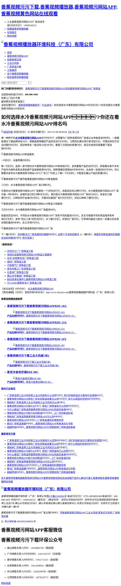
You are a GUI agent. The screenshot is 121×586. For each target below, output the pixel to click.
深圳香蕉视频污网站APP (78, 88)
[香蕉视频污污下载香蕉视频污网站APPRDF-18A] (39, 312)
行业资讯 (46, 105)
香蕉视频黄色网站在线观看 (57, 478)
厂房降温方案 (14, 66)
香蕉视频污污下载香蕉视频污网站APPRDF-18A (37, 306)
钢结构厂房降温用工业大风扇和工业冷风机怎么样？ (37, 447)
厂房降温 (95, 88)
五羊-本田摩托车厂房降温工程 (23, 258)
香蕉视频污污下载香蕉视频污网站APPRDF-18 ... (41, 316)
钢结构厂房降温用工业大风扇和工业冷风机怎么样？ (36, 402)
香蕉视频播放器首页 (29, 105)
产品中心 (76, 478)
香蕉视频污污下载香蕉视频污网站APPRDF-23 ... (41, 332)
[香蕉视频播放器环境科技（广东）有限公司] (47, 44)
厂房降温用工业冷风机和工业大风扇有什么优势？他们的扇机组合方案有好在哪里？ (55, 395)
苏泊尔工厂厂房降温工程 (20, 251)
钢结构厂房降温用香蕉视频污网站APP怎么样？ (35, 461)
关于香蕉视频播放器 (17, 74)
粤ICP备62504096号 (56, 496)
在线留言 (12, 32)
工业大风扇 (13, 63)
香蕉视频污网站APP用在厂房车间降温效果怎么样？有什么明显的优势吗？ (53, 444)
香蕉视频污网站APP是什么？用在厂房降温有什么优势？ (43, 406)
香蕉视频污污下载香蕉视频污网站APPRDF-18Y (37, 339)
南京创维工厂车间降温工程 (21, 269)
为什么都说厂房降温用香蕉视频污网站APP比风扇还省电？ (42, 454)
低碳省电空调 (14, 59)
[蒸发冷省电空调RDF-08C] (27, 378)
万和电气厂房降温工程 (19, 265)
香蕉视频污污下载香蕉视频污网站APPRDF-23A (37, 322)
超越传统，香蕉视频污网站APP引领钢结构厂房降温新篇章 (41, 472)
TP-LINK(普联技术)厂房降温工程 (24, 283)
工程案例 (12, 70)
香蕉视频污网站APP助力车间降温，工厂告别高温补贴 (39, 458)
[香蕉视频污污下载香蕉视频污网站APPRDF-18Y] (39, 345)
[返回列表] (7, 132)
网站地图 (12, 36)
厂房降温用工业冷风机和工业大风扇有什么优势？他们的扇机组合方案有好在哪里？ (58, 440)
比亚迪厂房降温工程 (17, 272)
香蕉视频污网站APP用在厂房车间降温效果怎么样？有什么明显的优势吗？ (54, 399)
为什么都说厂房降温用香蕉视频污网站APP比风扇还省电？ (40, 409)
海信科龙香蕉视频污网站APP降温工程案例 (29, 254)
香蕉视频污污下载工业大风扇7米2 (28, 355)
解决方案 (86, 478)
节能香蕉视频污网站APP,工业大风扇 (79, 512)
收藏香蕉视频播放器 (17, 29)
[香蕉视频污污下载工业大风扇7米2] (32, 362)
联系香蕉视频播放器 (17, 77)
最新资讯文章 (8, 434)
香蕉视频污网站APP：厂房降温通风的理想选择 (35, 420)
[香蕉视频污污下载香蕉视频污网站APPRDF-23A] (39, 329)
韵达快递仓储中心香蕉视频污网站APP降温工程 (31, 279)
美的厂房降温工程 (16, 261)
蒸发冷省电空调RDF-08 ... (30, 382)
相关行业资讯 (8, 388)
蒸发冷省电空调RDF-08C (23, 372)
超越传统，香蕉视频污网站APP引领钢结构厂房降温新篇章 (41, 427)
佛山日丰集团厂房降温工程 (21, 276)
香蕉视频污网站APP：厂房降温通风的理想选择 (36, 465)
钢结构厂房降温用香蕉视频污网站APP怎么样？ (35, 416)
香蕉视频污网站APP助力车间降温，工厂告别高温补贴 (40, 413)
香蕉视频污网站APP (17, 56)
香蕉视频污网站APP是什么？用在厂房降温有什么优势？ (41, 451)
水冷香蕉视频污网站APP (40, 289)
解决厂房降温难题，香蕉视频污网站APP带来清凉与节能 (40, 423)
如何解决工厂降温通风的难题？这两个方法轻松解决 (48, 234)
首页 (9, 52)
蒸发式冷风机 (105, 512)
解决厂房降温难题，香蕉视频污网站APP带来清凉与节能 (41, 468)
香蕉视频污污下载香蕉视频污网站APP (45, 88)
